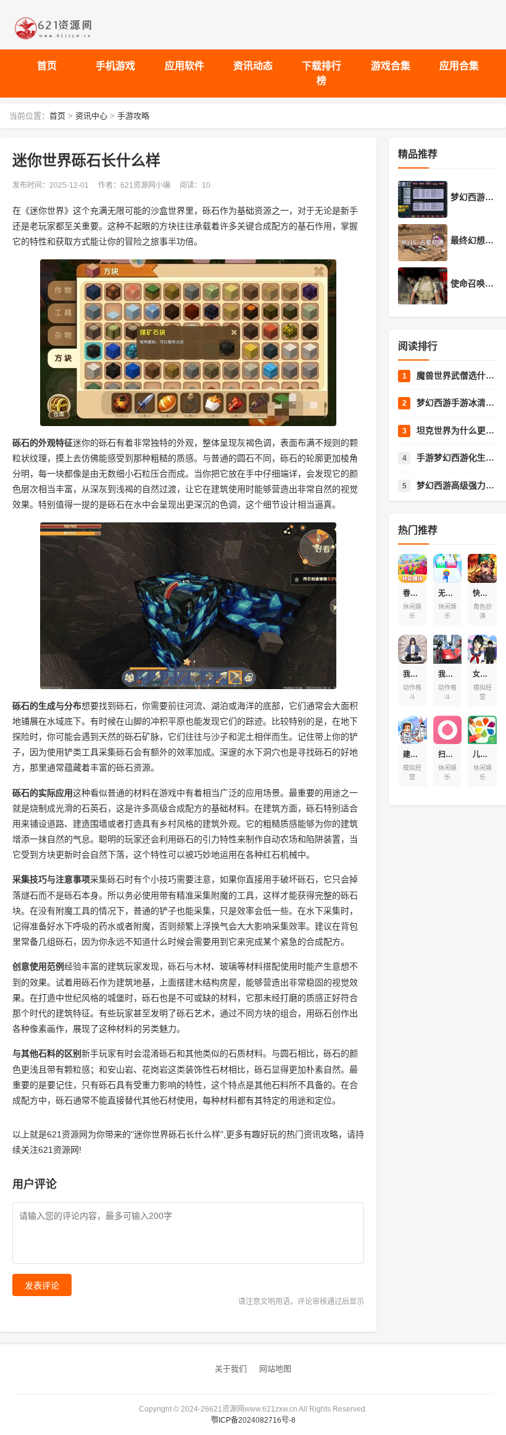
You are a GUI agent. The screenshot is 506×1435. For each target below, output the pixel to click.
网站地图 (275, 1368)
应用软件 (184, 66)
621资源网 (67, 1134)
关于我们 (231, 1368)
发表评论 (42, 1286)
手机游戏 (115, 66)
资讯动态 (253, 66)
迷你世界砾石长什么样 (177, 1134)
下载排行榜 (321, 73)
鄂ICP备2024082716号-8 (253, 1420)
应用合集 (459, 66)
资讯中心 (91, 115)
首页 (47, 66)
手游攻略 (133, 115)
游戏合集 (390, 66)
